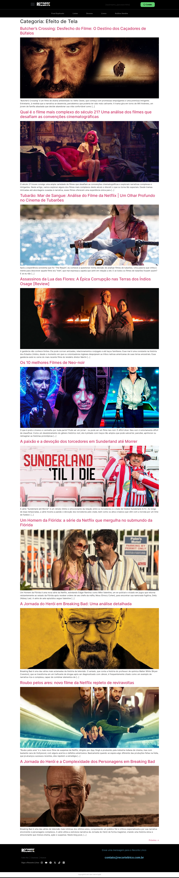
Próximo (154, 840)
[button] (32, 4)
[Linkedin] (63, 862)
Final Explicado (57, 13)
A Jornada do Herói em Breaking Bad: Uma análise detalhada (76, 603)
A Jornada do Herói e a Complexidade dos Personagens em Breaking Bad (87, 761)
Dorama (89, 13)
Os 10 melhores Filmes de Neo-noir (52, 362)
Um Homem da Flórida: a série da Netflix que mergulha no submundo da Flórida (86, 522)
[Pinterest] (50, 862)
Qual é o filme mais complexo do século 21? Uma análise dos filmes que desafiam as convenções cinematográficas (86, 114)
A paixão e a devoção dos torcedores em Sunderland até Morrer (78, 441)
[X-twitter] (55, 862)
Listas (75, 13)
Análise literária (121, 13)
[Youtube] (46, 862)
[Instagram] (42, 862)
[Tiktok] (59, 862)
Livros (103, 13)
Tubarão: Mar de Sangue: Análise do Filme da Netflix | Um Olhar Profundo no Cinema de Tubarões (87, 197)
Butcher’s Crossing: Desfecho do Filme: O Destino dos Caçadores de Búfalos (83, 30)
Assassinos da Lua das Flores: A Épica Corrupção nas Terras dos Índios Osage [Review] (85, 281)
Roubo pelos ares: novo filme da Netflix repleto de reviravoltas (77, 682)
